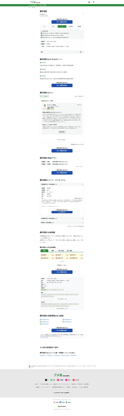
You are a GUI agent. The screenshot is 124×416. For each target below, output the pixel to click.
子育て (69, 380)
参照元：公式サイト (78, 198)
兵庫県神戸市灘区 (65, 355)
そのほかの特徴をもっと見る (62, 298)
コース (62, 26)
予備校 (46, 15)
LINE (54, 380)
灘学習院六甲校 (45, 319)
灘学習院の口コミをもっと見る (77, 144)
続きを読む (62, 132)
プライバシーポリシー (45, 387)
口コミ (44, 26)
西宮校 (43, 101)
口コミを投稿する (45, 96)
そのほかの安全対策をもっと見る (62, 308)
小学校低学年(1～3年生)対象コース (49, 184)
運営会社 (68, 387)
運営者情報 (86, 384)
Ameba (57, 402)
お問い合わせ (75, 387)
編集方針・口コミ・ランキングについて (62, 384)
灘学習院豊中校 (67, 319)
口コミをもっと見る (61, 139)
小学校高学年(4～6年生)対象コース (49, 218)
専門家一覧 (80, 384)
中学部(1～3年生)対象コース (47, 222)
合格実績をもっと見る (61, 265)
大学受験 (61, 380)
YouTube (77, 380)
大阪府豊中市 (50, 355)
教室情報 (79, 26)
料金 (53, 26)
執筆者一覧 (74, 384)
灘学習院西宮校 (67, 321)
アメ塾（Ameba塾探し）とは (46, 384)
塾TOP (30, 7)
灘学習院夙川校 (45, 324)
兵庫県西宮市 (43, 355)
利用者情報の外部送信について (58, 387)
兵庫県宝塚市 (57, 355)
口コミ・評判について (80, 96)
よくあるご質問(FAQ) (83, 387)
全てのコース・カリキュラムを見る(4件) (75, 226)
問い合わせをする (44, 337)
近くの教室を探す (62, 22)
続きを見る (62, 261)
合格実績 (71, 26)
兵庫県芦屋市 (73, 355)
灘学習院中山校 (45, 321)
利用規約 (38, 387)
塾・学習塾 (42, 15)
